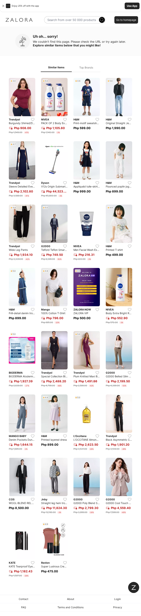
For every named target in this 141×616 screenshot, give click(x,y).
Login (117, 599)
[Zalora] (19, 20)
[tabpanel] (70, 328)
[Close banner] (3, 6)
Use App (132, 5)
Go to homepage (126, 19)
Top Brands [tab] (86, 67)
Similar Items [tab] (56, 67)
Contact (23, 599)
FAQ (23, 607)
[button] (70, 6)
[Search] (102, 20)
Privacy (117, 607)
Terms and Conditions (70, 607)
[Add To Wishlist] (32, 119)
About (70, 599)
